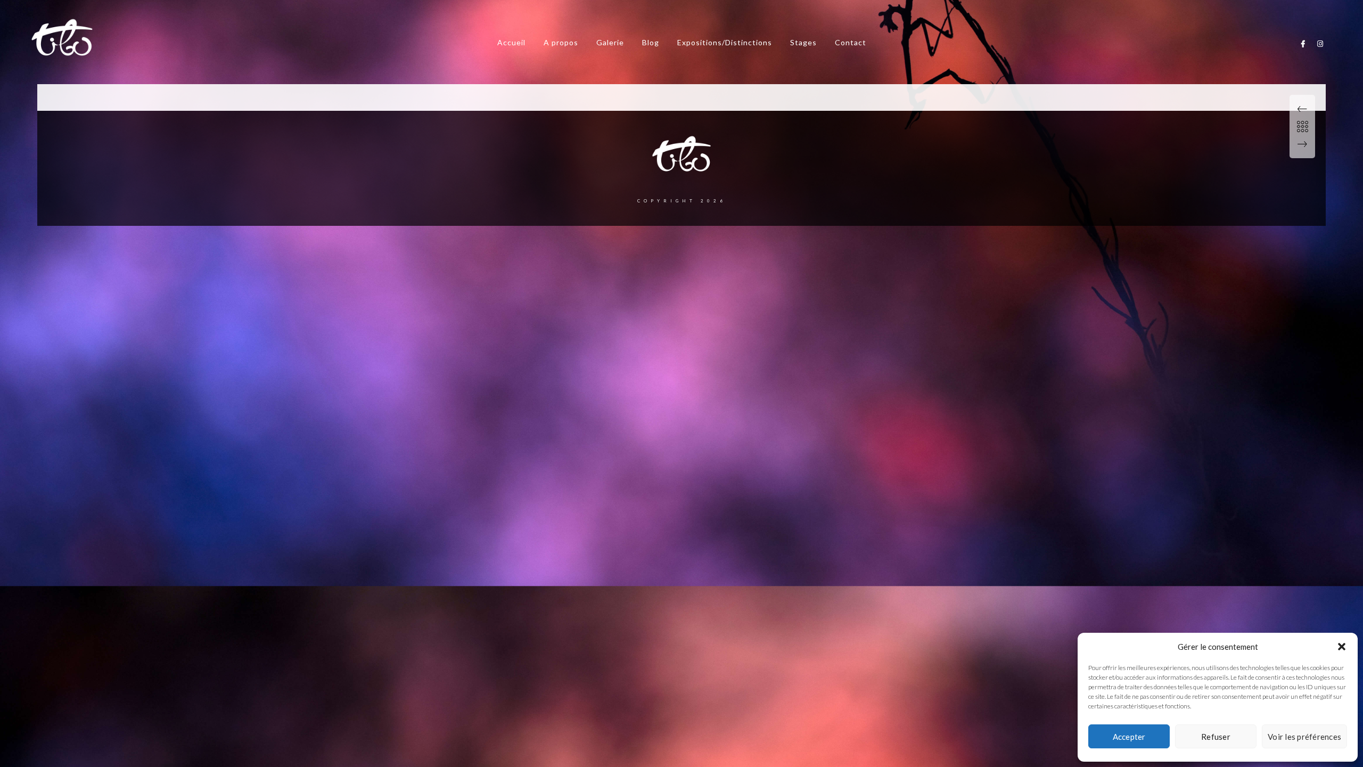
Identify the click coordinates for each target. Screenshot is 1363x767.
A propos (561, 42)
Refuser (1215, 736)
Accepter (1129, 736)
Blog (650, 42)
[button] (1341, 646)
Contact (850, 42)
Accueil (511, 42)
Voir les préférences (1304, 736)
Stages (803, 42)
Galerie (610, 42)
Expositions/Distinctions (724, 42)
